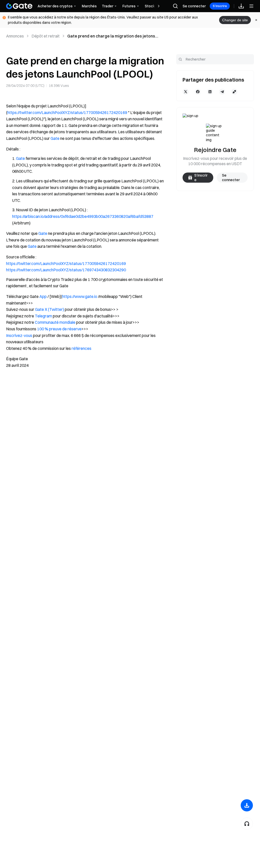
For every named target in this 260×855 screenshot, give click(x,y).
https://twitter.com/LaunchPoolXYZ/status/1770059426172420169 (67, 112)
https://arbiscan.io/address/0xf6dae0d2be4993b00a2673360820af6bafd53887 (82, 216)
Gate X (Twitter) (49, 309)
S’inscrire (220, 6)
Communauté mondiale (55, 322)
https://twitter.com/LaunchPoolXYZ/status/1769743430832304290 (66, 269)
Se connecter (194, 6)
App (43, 296)
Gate (55, 138)
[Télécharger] (247, 805)
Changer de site (235, 20)
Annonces (15, 36)
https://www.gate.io (79, 296)
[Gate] (19, 6)
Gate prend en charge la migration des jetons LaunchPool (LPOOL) (111, 36)
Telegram (43, 315)
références (81, 348)
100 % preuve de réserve (59, 328)
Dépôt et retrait (45, 36)
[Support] (247, 824)
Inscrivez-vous (19, 335)
